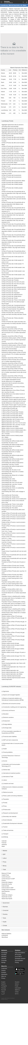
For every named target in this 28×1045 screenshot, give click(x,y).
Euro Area (3, 88)
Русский (3, 990)
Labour (4, 858)
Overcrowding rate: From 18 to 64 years (12, 482)
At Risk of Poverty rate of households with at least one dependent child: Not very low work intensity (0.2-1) (13, 209)
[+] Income (4, 761)
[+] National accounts (7, 792)
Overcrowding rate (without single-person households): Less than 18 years (12, 463)
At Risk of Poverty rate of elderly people (12, 182)
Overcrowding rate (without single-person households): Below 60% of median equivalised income (12, 451)
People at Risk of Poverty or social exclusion (13, 517)
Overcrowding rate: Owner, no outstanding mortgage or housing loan (13, 488)
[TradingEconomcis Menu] (2, 2)
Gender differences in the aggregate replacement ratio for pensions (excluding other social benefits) (12, 383)
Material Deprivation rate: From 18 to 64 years (14, 423)
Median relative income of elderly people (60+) (14, 430)
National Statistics (6, 933)
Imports (4, 893)
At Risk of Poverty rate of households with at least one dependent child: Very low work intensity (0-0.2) (13, 220)
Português (4, 986)
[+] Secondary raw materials (9, 816)
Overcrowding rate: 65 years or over (11, 470)
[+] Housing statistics (7, 752)
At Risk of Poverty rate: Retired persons (12, 294)
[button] (26, 2)
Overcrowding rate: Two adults (10, 508)
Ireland (3, 91)
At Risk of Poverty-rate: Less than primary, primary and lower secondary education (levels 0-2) (14, 314)
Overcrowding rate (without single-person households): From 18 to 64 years (12, 460)
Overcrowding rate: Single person (10, 497)
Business (5, 906)
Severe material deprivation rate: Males (12, 674)
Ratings (3, 962)
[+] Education (5, 714)
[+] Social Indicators (7, 820)
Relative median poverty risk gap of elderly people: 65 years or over (13, 646)
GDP (3, 854)
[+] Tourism (4, 827)
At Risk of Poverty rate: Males (9, 285)
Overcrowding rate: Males (8, 486)
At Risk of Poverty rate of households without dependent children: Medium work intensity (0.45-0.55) (13, 236)
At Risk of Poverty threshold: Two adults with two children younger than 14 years (13, 310)
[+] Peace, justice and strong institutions (12, 796)
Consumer (5, 910)
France (3, 94)
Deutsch (17, 982)
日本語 (17, 992)
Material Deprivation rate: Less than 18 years (13, 424)
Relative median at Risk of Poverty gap (12, 616)
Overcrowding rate (6, 439)
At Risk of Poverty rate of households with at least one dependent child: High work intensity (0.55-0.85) (14, 193)
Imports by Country (7, 897)
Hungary (3, 79)
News (3, 846)
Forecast (4, 842)
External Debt (5, 886)
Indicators (4, 844)
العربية (3, 994)
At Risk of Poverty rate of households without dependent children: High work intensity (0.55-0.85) (14, 225)
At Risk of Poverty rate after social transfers (13, 137)
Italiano (17, 984)
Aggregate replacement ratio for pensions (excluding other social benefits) (12, 125)
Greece (3, 73)
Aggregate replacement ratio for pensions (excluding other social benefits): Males (12, 132)
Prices (4, 862)
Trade (4, 869)
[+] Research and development (10, 813)
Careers (3, 970)
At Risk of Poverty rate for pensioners (11, 175)
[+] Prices (4, 806)
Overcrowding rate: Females (9, 480)
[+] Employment (6, 721)
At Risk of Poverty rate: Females (10, 280)
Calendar (4, 841)
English (3, 982)
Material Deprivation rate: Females (11, 421)
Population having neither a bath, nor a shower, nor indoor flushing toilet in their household (12, 578)
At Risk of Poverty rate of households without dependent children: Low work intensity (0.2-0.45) (13, 231)
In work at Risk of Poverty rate (9, 408)
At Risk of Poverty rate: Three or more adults (13, 300)
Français (3, 988)
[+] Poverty (4, 802)
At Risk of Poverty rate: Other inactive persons (14, 289)
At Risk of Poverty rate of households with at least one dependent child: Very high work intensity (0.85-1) (13, 215)
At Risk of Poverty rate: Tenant (10, 298)
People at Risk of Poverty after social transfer (13, 513)
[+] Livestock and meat (7, 783)
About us (3, 976)
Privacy (3, 978)
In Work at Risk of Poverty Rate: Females (12, 412)
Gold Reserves (6, 891)
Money (4, 866)
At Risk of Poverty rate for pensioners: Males (13, 180)
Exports (4, 880)
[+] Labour (4, 780)
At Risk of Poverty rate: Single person (11, 296)
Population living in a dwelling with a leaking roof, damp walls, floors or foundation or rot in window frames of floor (13, 598)
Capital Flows (5, 875)
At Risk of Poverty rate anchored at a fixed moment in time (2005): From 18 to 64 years (13, 154)
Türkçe (3, 992)
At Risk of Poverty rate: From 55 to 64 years (13, 283)
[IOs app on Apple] (20, 969)
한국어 (17, 994)
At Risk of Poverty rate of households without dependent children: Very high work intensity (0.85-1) (13, 247)
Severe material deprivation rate (10, 670)
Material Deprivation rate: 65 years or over (13, 419)
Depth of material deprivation (9, 327)
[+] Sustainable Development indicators (12, 823)
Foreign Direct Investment (8, 889)
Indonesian (18, 988)
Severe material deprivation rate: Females (13, 672)
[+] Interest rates (6, 769)
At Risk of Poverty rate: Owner (9, 291)
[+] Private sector (6, 809)
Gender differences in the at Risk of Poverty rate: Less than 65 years (13, 391)
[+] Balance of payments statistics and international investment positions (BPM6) (13, 699)
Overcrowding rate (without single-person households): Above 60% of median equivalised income (12, 446)
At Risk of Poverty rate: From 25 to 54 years (13, 282)
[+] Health (4, 749)
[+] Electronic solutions (8, 717)
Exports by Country (7, 884)
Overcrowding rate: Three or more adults (12, 504)
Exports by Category (7, 882)
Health (4, 922)
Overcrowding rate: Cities (8, 479)
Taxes (4, 918)
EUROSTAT (4, 19)
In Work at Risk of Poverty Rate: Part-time (12, 417)
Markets (4, 850)
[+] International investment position (11, 773)
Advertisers (4, 974)
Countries (3, 954)
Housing (4, 914)
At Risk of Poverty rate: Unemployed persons (13, 305)
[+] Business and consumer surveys (11, 703)
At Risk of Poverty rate (7, 135)
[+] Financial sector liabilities (9, 736)
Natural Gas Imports (7, 898)
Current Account (6, 877)
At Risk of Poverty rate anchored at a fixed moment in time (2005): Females (13, 151)
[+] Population (5, 799)
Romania (3, 76)
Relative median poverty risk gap (10, 643)
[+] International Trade (7, 776)
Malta (2, 98)
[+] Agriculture (5, 691)
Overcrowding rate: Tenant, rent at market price (14, 499)
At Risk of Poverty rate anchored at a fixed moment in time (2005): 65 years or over (13, 147)
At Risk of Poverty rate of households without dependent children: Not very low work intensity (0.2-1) (13, 242)
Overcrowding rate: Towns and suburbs (12, 506)
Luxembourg (4, 110)
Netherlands (4, 104)
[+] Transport (5, 834)
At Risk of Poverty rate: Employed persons (13, 278)
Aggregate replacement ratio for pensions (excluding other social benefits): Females (13, 129)
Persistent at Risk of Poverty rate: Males (12, 574)
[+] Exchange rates (6, 728)
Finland (3, 101)
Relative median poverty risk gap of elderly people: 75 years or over (13, 649)
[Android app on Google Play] (20, 973)
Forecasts (3, 960)
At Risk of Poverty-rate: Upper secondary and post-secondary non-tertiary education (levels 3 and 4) (14, 323)
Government (5, 903)
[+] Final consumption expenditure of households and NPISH (11, 732)
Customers (4, 968)
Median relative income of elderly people (12, 428)
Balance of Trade (6, 873)
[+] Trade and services (7, 830)
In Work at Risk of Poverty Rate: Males (12, 415)
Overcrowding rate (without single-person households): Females (12, 456)
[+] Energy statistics (7, 724)
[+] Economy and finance (8, 710)
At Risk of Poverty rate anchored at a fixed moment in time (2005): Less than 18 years (13, 158)
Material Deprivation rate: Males (10, 426)
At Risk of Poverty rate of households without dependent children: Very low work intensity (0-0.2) (14, 253)
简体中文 (17, 990)
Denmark (3, 107)
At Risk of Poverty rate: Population (11, 293)
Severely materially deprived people (11, 676)
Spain (2, 82)
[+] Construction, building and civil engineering (14, 707)
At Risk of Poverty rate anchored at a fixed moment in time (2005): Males (13, 161)
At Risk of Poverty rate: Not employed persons (14, 287)
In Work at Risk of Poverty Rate (10, 410)
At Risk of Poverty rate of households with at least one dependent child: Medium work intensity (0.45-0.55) (13, 204)
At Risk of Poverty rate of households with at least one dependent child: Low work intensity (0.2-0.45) (14, 198)
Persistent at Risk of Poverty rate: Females (13, 565)
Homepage (4, 952)
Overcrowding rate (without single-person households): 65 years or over (12, 442)
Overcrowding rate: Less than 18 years (12, 484)
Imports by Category (7, 895)
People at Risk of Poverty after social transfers (14, 515)
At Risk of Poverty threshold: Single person (13, 307)
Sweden (3, 113)
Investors (3, 972)
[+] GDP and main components (10, 740)
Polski (16, 986)
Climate (4, 925)
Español (3, 984)
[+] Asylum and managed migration (11, 695)
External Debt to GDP (7, 888)
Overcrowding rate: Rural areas (10, 495)
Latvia (2, 85)
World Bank (5, 937)
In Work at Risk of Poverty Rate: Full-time (12, 414)
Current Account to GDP (8, 878)
